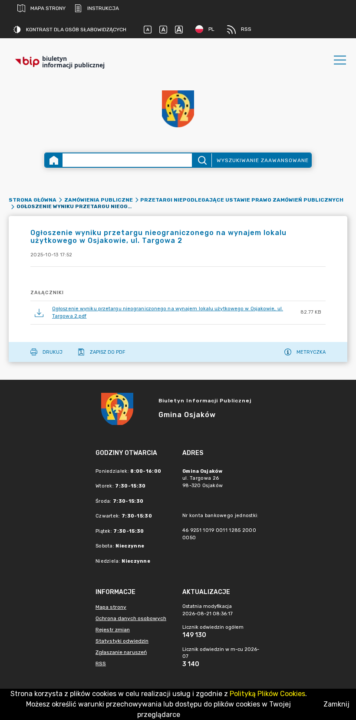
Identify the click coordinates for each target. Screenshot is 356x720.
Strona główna (32, 200)
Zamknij (336, 704)
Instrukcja (103, 8)
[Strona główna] (54, 160)
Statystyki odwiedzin (122, 641)
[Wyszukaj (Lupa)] (201, 160)
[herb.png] (178, 108)
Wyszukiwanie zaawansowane (263, 160)
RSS (246, 29)
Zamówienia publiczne (98, 200)
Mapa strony (48, 8)
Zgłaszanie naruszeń (121, 652)
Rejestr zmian (113, 630)
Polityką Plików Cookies (267, 694)
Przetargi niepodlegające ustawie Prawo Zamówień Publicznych (241, 200)
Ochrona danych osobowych (131, 618)
